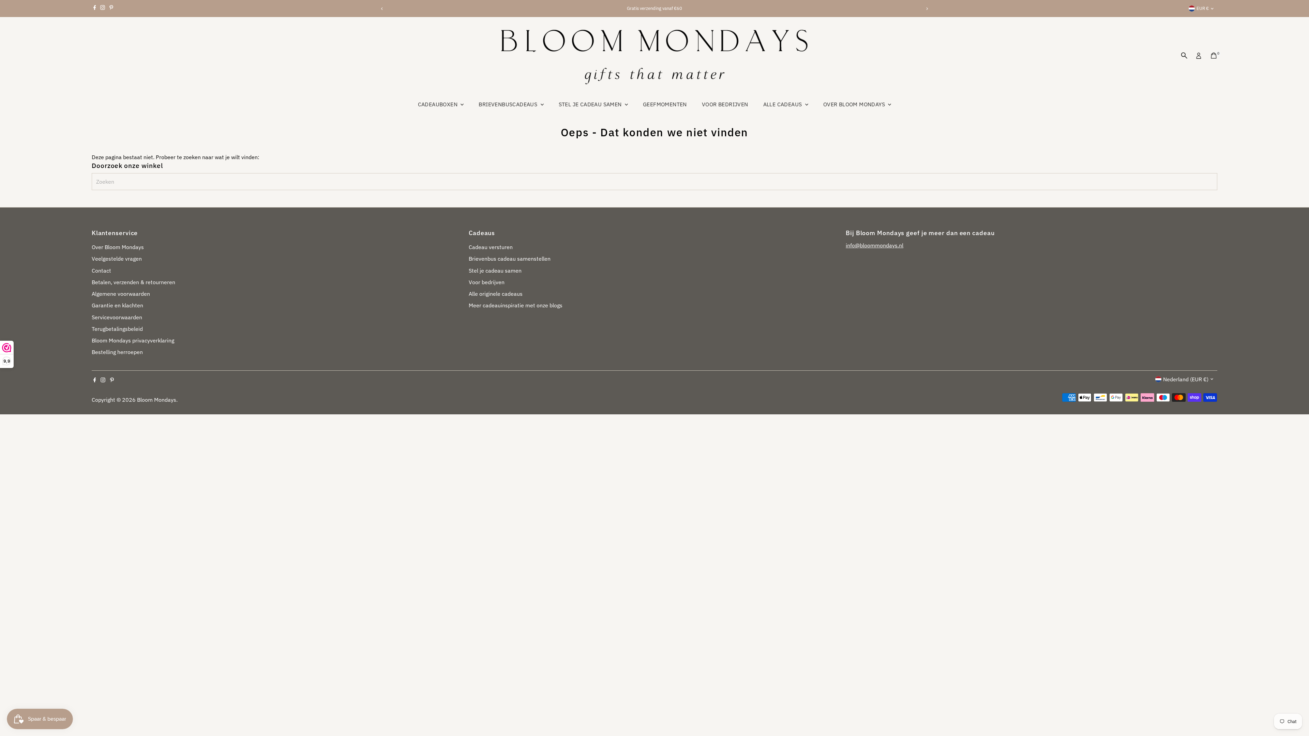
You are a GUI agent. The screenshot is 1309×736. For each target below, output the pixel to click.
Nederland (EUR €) (1185, 379)
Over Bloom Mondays (855, 104)
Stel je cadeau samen (591, 104)
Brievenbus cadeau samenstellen (510, 258)
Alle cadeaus (783, 104)
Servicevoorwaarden (117, 317)
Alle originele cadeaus (496, 293)
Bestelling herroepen (117, 352)
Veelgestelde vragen (117, 258)
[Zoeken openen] (1184, 55)
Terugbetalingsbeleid (117, 328)
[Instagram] (103, 8)
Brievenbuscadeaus (509, 104)
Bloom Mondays (156, 399)
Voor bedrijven (725, 104)
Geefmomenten (665, 104)
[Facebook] (95, 8)
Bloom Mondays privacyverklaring (133, 340)
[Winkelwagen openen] (1213, 55)
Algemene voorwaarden (121, 293)
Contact (101, 270)
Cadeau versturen (491, 247)
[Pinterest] (111, 8)
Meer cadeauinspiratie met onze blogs (515, 305)
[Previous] (382, 8)
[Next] (927, 8)
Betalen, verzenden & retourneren (133, 282)
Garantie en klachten (117, 305)
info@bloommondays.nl (874, 245)
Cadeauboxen (438, 104)
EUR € (1203, 8)
